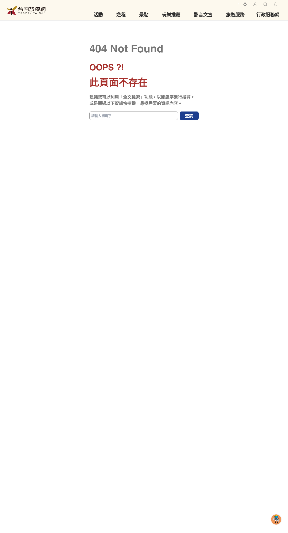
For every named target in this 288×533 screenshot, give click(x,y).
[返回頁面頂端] (276, 526)
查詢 (189, 116)
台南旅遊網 (26, 10)
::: (238, 4)
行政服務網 (268, 14)
